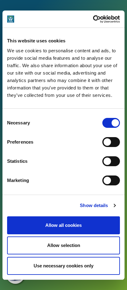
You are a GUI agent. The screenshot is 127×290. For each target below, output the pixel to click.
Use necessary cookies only (63, 265)
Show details (94, 205)
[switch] (111, 142)
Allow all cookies (63, 225)
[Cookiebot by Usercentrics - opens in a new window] (93, 19)
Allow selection (63, 245)
